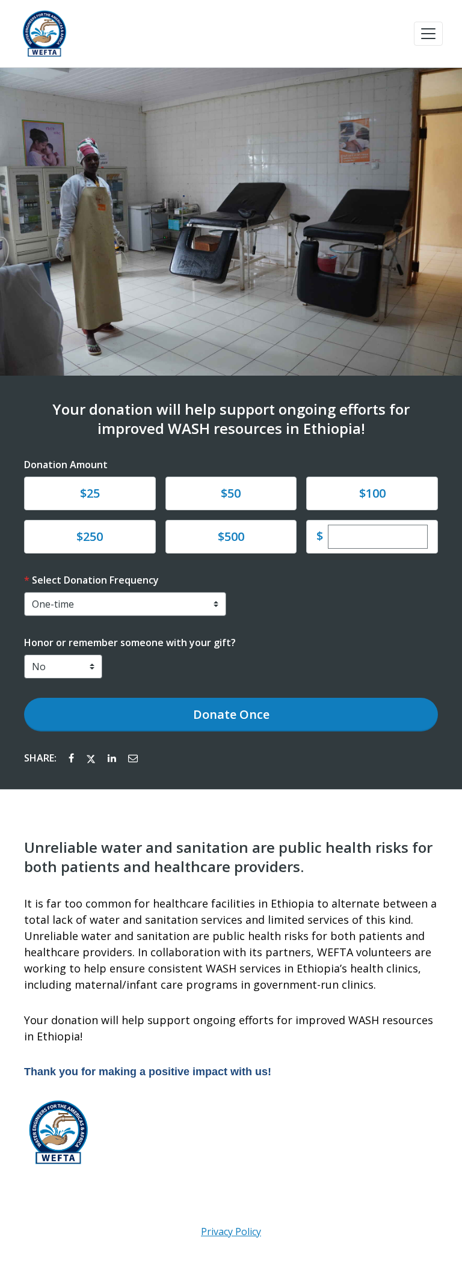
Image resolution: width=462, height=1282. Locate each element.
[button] (428, 34)
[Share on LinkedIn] (113, 758)
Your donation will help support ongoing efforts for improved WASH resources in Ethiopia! (231, 419)
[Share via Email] (133, 758)
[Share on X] (92, 758)
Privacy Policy (231, 1231)
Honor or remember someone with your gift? (130, 642)
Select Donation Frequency (95, 580)
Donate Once (231, 714)
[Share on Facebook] (72, 758)
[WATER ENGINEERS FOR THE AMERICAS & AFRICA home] (44, 34)
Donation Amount (66, 464)
